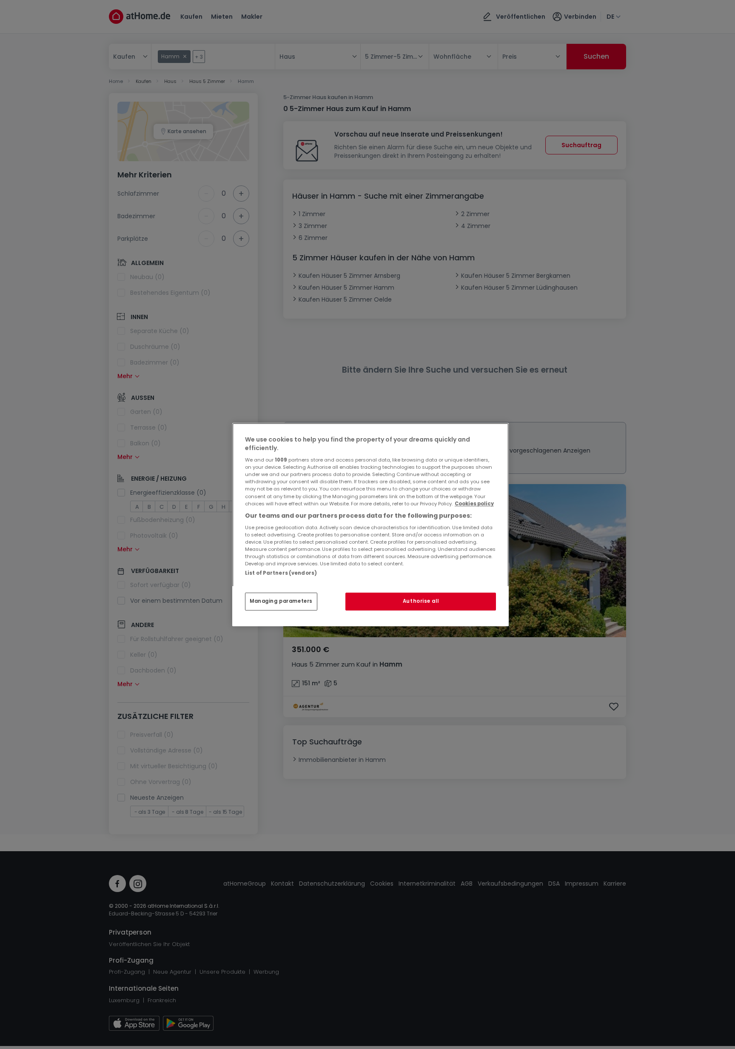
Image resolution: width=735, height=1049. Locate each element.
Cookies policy (474, 503)
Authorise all (421, 601)
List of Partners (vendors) (281, 573)
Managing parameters (281, 601)
